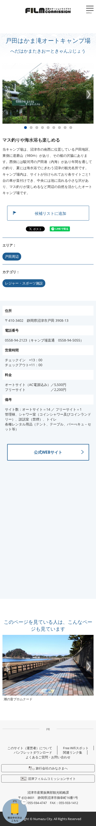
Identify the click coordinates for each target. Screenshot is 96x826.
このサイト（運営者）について (29, 748)
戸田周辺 (12, 256)
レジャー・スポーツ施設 (24, 283)
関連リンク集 (72, 752)
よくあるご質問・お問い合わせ (48, 757)
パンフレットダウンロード (33, 752)
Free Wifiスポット (76, 748)
